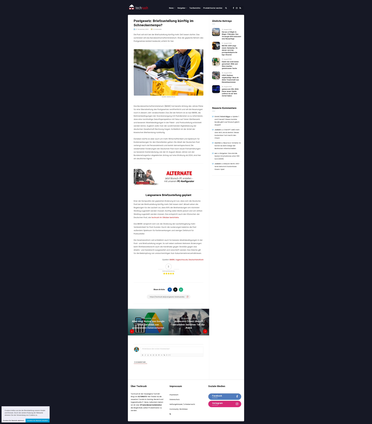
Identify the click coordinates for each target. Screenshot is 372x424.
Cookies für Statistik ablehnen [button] (13, 420)
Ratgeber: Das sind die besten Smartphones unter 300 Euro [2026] (227, 156)
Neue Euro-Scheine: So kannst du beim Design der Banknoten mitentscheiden (228, 146)
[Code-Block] (161, 355)
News (171, 8)
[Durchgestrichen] (150, 355)
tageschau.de (182, 260)
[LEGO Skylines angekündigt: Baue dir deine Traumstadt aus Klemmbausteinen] (216, 75)
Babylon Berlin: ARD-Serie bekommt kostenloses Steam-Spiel (227, 166)
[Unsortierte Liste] (156, 355)
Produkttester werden (212, 8)
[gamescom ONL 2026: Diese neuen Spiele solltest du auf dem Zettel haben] (216, 89)
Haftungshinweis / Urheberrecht (182, 404)
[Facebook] (233, 8)
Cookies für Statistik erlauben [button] (37, 420)
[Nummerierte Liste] (153, 355)
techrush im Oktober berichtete (165, 217)
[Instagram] (237, 8)
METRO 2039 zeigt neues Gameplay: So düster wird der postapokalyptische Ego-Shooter (230, 50)
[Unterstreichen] (148, 355)
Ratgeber (181, 8)
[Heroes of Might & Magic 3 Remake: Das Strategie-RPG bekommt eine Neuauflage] (216, 32)
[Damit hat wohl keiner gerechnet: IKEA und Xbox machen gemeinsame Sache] (216, 62)
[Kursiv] (145, 355)
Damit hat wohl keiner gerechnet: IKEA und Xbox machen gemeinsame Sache (230, 65)
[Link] (164, 355)
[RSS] (240, 8)
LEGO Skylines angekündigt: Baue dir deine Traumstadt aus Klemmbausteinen (230, 78)
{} (166, 355)
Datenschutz (175, 399)
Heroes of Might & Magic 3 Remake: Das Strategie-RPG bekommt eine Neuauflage (231, 35)
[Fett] (142, 355)
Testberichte (194, 8)
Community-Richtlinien (179, 409)
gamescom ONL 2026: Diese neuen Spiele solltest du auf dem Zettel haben (230, 92)
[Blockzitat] (159, 355)
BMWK (172, 260)
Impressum (174, 395)
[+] (169, 355)
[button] (38, 415)
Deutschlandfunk (196, 260)
